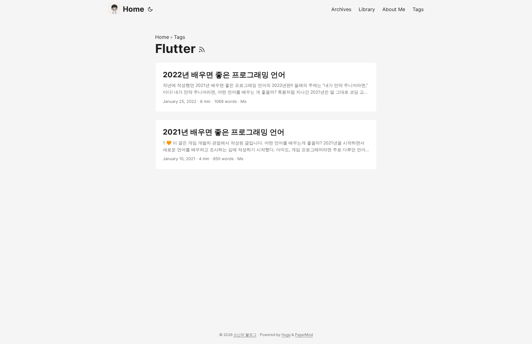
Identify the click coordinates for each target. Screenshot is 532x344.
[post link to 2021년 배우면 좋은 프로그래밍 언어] (266, 144)
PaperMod (304, 334)
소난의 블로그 (244, 334)
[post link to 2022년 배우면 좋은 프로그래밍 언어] (266, 87)
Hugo (286, 334)
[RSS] (201, 48)
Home (133, 9)
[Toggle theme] (150, 9)
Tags (179, 37)
